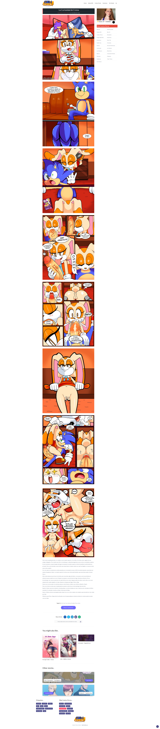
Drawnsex (109, 37)
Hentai (98, 45)
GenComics (60, 12)
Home (85, 3)
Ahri (38, 706)
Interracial (99, 48)
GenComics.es (85, 725)
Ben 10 (108, 32)
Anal (44, 711)
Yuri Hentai (111, 3)
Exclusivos (105, 3)
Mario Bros (109, 50)
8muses (98, 29)
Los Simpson (99, 50)
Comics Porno (98, 3)
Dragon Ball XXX (100, 37)
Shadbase (99, 59)
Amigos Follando (40, 708)
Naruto (98, 53)
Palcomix (98, 56)
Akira (46, 706)
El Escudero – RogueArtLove (84, 643)
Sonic (79, 603)
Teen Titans (109, 59)
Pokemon (109, 56)
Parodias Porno (74, 603)
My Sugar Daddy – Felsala (48, 659)
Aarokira (38, 703)
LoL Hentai (109, 48)
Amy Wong (39, 711)
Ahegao (50, 703)
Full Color (63, 603)
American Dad (110, 29)
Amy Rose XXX (49, 708)
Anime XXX (90, 3)
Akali (42, 706)
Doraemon (109, 34)
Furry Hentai (68, 603)
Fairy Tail (109, 40)
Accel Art (44, 703)
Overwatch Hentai (111, 53)
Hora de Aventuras (111, 45)
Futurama (109, 42)
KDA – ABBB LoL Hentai (65, 659)
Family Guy (99, 42)
